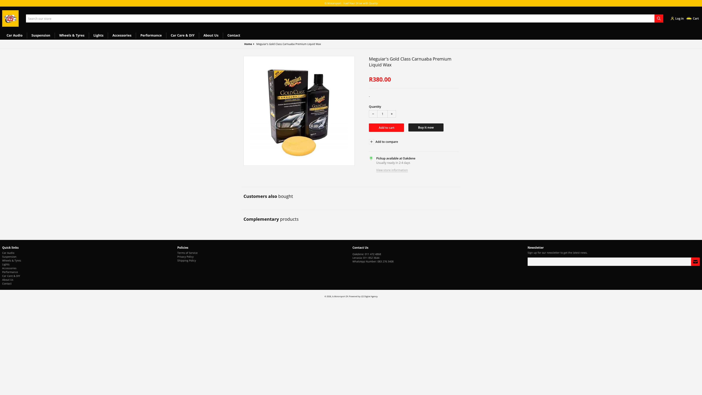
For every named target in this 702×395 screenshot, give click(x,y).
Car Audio (8, 253)
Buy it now (426, 127)
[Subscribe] (695, 261)
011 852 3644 (371, 257)
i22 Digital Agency (369, 296)
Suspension (9, 256)
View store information (392, 170)
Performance (10, 272)
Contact (7, 283)
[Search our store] (658, 18)
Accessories (9, 268)
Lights (6, 264)
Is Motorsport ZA (340, 296)
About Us (7, 279)
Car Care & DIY (11, 276)
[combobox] (344, 18)
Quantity (375, 107)
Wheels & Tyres (11, 260)
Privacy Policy (185, 256)
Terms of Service (187, 253)
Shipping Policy (186, 260)
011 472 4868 (373, 254)
